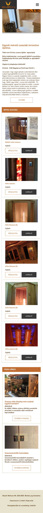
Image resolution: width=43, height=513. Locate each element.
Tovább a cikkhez (21, 418)
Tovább (21, 100)
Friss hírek (10, 369)
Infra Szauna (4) (11, 266)
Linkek (22, 501)
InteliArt (33, 505)
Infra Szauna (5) (11, 307)
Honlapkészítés (12, 505)
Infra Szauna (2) (11, 225)
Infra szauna (10, 183)
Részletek (13, 151)
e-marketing (25, 505)
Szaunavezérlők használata (16, 453)
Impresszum (14, 501)
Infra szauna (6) (11, 349)
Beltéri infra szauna (12, 142)
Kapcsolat (29, 501)
